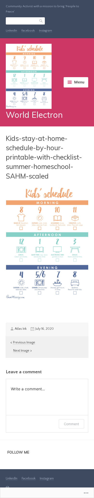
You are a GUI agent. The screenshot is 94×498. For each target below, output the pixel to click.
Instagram (45, 30)
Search (41, 21)
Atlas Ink (21, 329)
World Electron (34, 115)
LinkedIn (11, 30)
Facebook (28, 30)
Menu (79, 82)
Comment (71, 424)
